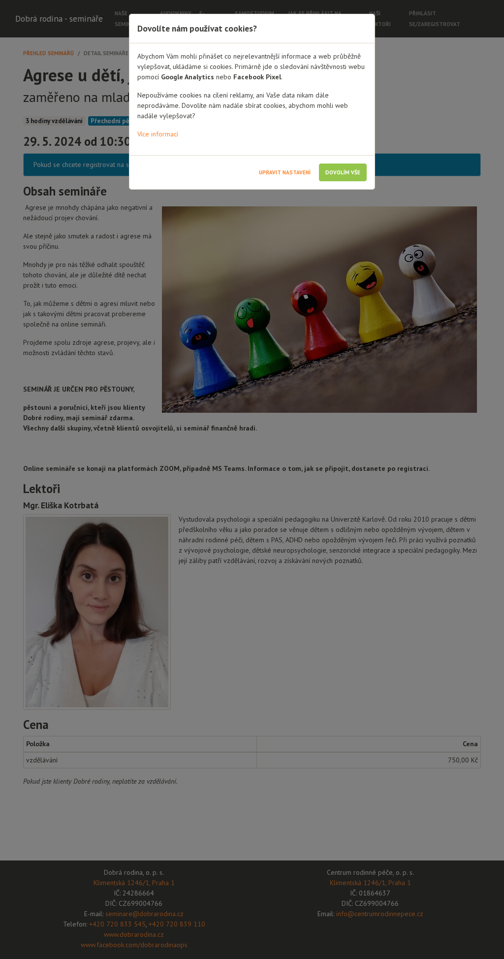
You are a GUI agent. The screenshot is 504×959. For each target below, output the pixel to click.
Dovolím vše (342, 172)
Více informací (157, 134)
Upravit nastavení (285, 172)
